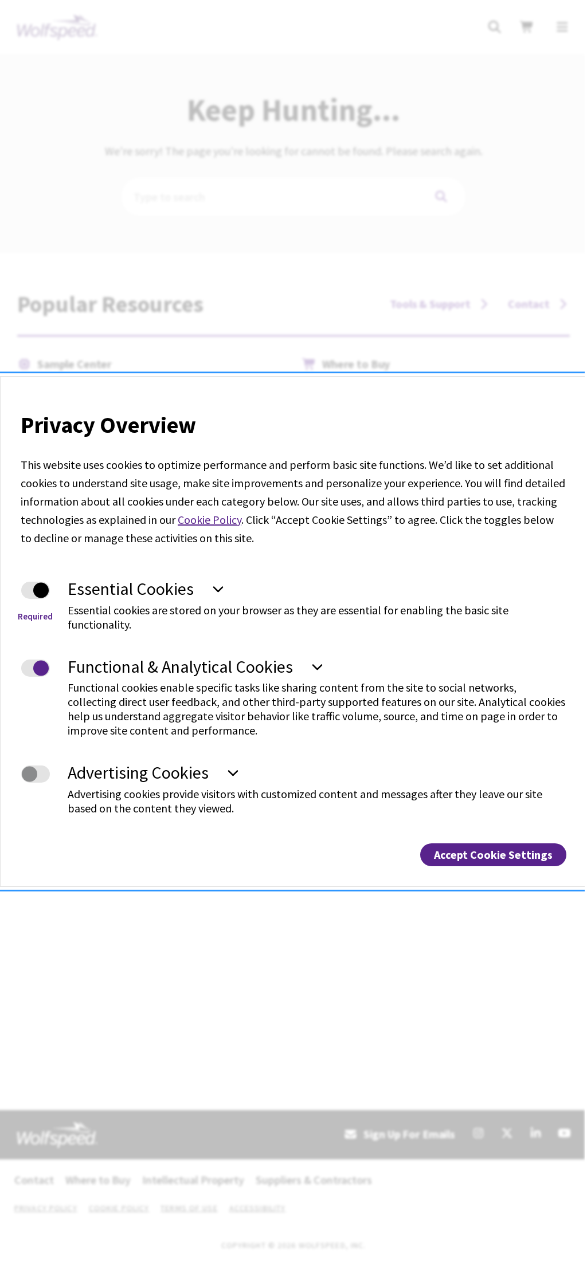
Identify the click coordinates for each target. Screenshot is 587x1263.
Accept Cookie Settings (493, 854)
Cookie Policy (209, 519)
